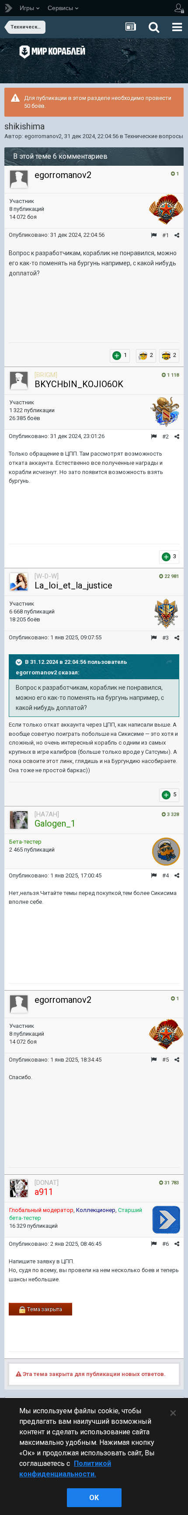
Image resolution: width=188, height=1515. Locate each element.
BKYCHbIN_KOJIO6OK (79, 384)
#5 (165, 1059)
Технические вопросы (154, 136)
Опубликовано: (56, 235)
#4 (165, 875)
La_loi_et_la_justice (73, 585)
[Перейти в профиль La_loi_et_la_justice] (19, 582)
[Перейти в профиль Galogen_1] (19, 820)
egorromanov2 (43, 136)
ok (94, 1498)
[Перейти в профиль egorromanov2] (19, 179)
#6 (165, 1244)
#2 (165, 436)
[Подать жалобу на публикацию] (154, 235)
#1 (165, 235)
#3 (165, 638)
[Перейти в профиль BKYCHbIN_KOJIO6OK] (19, 380)
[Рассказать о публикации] (176, 235)
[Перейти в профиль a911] (19, 1188)
